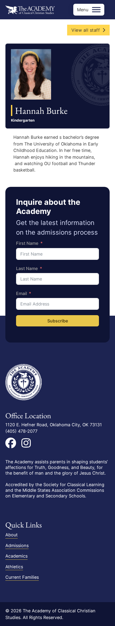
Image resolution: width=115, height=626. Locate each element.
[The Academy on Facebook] (10, 443)
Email (21, 293)
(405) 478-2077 (21, 431)
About (11, 534)
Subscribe (57, 320)
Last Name (27, 268)
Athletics (14, 566)
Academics (16, 556)
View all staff (85, 30)
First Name (27, 243)
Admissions (17, 545)
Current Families (22, 577)
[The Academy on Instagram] (26, 443)
